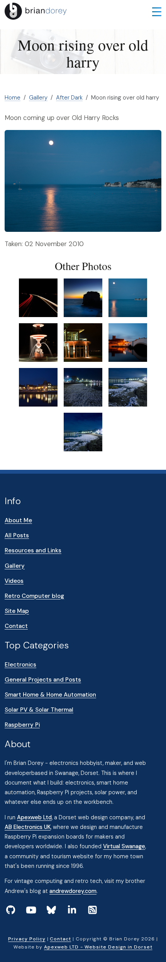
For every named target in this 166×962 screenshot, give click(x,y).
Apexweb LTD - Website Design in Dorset (98, 947)
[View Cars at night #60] (38, 297)
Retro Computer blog (34, 596)
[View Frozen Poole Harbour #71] (83, 431)
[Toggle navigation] (156, 11)
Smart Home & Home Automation (50, 695)
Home (12, 97)
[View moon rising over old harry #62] (127, 297)
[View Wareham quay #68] (38, 387)
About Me (18, 520)
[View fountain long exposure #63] (38, 342)
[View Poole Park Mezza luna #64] (83, 342)
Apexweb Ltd (34, 817)
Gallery (38, 97)
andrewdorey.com (73, 891)
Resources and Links (33, 550)
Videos (14, 581)
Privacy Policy (26, 939)
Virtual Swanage (124, 846)
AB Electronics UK (28, 827)
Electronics (20, 664)
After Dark (69, 97)
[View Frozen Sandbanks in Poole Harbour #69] (83, 387)
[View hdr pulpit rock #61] (83, 297)
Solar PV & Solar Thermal (39, 710)
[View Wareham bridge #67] (127, 342)
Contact (16, 626)
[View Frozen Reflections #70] (127, 387)
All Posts (17, 535)
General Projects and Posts (43, 680)
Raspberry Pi (22, 725)
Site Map (17, 611)
